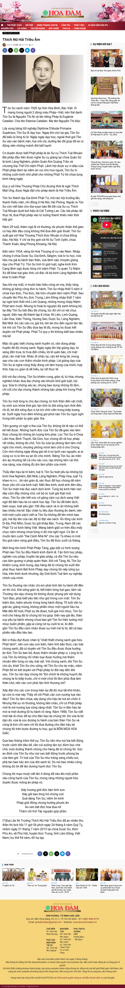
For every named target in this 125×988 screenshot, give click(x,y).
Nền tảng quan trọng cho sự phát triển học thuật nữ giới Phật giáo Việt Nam (110, 468)
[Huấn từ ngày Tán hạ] (94, 477)
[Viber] (33, 50)
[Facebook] (102, 7)
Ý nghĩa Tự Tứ (8, 885)
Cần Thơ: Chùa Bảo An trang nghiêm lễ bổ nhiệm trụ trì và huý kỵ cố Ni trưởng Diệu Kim (106, 445)
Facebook (107, 8)
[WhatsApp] (16, 50)
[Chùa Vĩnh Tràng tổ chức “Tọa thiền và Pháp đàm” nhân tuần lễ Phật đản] (107, 398)
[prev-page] (92, 204)
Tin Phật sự (94, 311)
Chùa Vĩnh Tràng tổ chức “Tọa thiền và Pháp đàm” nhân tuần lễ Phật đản (106, 412)
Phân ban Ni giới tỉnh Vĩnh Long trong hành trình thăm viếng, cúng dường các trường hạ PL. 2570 (105, 380)
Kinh (77, 883)
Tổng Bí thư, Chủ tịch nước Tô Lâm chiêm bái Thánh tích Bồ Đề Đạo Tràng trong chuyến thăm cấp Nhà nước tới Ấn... (105, 165)
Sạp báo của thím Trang (107, 523)
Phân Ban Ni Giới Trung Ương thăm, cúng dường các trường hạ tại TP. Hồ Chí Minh (106, 347)
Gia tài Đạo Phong (105, 505)
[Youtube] (114, 7)
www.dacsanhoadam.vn (85, 922)
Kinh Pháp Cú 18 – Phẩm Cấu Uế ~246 (86, 886)
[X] (10, 50)
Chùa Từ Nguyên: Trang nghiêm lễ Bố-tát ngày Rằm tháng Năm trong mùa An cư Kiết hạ (110, 487)
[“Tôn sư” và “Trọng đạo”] (38, 874)
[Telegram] (27, 50)
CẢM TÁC (30, 883)
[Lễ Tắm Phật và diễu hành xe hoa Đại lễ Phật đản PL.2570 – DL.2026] (107, 120)
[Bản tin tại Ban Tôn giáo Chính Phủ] (107, 58)
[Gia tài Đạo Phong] (94, 505)
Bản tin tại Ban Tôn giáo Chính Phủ (105, 71)
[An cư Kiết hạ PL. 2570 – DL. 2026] (94, 496)
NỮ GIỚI (101, 453)
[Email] (21, 50)
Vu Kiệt (15, 45)
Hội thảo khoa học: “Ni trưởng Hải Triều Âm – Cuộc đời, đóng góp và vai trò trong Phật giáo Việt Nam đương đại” (105, 101)
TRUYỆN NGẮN (103, 511)
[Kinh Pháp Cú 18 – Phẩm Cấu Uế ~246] (87, 874)
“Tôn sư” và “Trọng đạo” (37, 885)
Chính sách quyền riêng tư (68, 977)
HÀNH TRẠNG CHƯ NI (11, 33)
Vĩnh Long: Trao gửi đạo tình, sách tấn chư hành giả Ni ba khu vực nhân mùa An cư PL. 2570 (110, 457)
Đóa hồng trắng (104, 514)
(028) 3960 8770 (91, 919)
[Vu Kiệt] (4, 45)
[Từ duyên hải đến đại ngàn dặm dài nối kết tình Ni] (107, 300)
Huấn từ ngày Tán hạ (106, 477)
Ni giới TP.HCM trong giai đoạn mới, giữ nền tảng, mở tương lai (106, 197)
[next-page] (96, 204)
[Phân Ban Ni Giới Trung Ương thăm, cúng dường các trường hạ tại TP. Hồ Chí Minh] (107, 331)
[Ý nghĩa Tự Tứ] (13, 874)
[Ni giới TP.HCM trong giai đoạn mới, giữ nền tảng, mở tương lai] (107, 184)
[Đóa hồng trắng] (94, 514)
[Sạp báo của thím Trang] (94, 523)
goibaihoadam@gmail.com (48, 922)
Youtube (120, 8)
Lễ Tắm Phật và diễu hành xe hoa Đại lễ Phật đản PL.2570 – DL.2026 (106, 133)
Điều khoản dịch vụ (94, 977)
